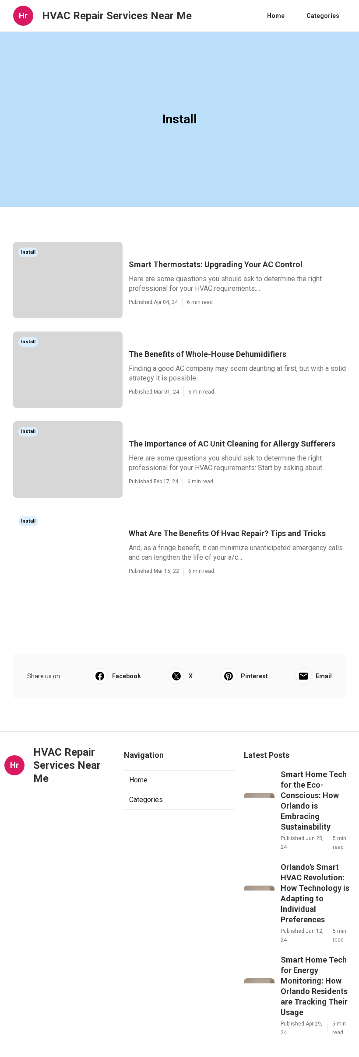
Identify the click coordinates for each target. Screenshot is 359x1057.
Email (324, 676)
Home (276, 15)
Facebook (126, 676)
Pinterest (254, 676)
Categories (322, 15)
